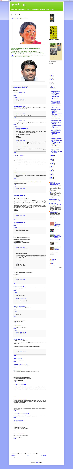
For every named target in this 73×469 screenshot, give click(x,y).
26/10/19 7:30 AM (22, 195)
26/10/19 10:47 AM (23, 298)
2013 (51, 173)
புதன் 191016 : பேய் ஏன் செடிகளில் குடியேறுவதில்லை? (56, 121)
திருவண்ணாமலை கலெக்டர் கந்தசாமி (19, 55)
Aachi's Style (16, 420)
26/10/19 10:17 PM (21, 420)
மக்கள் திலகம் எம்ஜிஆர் (53, 212)
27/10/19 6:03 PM (19, 426)
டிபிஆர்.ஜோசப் (16, 286)
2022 (51, 80)
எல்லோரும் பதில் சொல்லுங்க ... (56, 252)
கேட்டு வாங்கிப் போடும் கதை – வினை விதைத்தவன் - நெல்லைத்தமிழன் (57, 248)
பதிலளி (15, 95)
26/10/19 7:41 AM (22, 236)
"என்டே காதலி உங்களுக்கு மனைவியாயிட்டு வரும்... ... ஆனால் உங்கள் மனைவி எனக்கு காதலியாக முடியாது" (55, 224)
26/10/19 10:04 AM (23, 332)
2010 (51, 177)
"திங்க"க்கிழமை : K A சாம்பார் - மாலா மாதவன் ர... (56, 110)
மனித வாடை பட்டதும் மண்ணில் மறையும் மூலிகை (55, 133)
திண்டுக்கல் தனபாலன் (17, 306)
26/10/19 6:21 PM (23, 384)
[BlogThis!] (25, 86)
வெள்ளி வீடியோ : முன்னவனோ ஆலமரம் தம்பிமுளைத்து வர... (55, 145)
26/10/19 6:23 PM (23, 399)
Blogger (37, 462)
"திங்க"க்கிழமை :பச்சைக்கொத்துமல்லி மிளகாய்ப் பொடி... (56, 125)
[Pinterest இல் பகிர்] (27, 86)
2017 (51, 167)
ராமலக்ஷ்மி (15, 426)
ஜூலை (52, 156)
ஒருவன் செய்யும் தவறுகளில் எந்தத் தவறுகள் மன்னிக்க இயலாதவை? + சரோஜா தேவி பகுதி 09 (57, 236)
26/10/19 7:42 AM (22, 271)
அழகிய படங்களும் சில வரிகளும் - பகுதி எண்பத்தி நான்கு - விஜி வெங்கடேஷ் (55, 184)
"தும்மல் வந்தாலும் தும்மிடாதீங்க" (57, 229)
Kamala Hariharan (19, 128)
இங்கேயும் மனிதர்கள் (15, 18)
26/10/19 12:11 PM (19, 358)
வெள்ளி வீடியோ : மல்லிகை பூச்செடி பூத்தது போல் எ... (56, 116)
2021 (51, 82)
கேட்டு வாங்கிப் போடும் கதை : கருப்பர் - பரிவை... (55, 94)
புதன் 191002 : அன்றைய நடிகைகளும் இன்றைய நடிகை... (56, 149)
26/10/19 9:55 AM (20, 325)
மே (51, 159)
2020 (51, 83)
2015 (51, 170)
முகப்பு (28, 455)
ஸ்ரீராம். (17, 99)
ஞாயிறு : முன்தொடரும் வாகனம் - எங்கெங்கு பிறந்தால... (56, 98)
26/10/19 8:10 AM (21, 286)
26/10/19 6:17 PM (26, 146)
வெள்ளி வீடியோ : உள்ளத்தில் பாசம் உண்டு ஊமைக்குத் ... (56, 131)
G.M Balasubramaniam (17, 364)
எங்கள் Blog (18, 4)
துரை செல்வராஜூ (16, 222)
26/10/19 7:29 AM (22, 113)
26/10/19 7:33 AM (22, 188)
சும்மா (51, 211)
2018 (51, 166)
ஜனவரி (52, 164)
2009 (51, 178)
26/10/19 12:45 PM (18, 370)
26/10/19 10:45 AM (23, 263)
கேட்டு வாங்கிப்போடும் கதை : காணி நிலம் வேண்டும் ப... (56, 152)
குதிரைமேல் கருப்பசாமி (54, 127)
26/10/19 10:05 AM (23, 351)
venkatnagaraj (52, 182)
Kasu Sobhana (53, 259)
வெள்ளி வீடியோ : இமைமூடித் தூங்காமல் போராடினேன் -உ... (55, 102)
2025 (51, 76)
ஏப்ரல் (52, 160)
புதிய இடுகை (13, 455)
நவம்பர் (52, 87)
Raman (52, 260)
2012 (51, 174)
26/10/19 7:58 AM (22, 229)
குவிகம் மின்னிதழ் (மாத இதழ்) (54, 199)
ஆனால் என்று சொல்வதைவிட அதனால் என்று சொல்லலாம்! (55, 147)
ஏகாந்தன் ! (17, 263)
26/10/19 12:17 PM (24, 364)
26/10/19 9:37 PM (26, 413)
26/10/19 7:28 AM (22, 99)
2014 (51, 171)
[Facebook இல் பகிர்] (27, 86)
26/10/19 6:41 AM (22, 106)
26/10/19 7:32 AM (22, 140)
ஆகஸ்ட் (52, 155)
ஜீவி (14, 370)
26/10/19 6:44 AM (22, 120)
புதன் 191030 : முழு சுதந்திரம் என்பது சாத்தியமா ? (55, 92)
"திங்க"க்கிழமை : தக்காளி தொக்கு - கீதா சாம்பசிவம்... (56, 139)
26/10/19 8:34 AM (23, 306)
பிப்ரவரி (52, 163)
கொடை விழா (52, 192)
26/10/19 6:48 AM (22, 155)
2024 (51, 78)
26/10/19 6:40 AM (22, 92)
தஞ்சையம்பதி (52, 191)
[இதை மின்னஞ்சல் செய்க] (24, 86)
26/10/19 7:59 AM (22, 247)
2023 (51, 79)
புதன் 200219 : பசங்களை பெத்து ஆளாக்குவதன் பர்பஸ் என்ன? (55, 239)
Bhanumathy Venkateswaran (18, 413)
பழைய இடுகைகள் (43, 455)
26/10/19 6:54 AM (25, 128)
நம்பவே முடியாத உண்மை (54, 134)
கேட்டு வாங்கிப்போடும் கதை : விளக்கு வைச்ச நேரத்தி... (55, 107)
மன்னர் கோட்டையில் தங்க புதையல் (56, 103)
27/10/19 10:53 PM (21, 433)
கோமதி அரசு (15, 325)
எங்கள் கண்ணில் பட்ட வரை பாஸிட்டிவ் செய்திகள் (20, 87)
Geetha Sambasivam (19, 146)
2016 (51, 169)
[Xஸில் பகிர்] (26, 86)
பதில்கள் (16, 97)
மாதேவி (15, 358)
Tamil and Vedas (53, 203)
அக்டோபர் (52, 88)
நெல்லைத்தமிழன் (16, 92)
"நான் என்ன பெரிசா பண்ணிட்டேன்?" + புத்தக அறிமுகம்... (56, 114)
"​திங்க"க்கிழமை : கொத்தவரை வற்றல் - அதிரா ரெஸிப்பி (55, 96)
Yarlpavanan (16, 433)
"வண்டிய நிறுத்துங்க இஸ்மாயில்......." (54, 112)
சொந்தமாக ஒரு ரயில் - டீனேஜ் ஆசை (57, 242)
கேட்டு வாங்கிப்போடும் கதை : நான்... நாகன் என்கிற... (56, 136)
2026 (51, 75)
